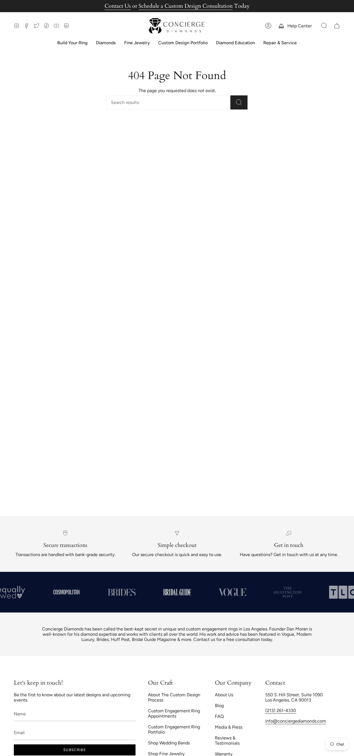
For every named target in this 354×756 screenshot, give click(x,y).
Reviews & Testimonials (227, 740)
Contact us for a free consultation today (232, 639)
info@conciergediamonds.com (295, 721)
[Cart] (336, 26)
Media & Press (228, 727)
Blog (219, 705)
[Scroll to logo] (66, 592)
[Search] (239, 102)
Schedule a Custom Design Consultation (186, 6)
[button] (324, 26)
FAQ (219, 716)
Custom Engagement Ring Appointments (174, 713)
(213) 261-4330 (280, 710)
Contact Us (118, 6)
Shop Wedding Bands (169, 742)
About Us (224, 694)
